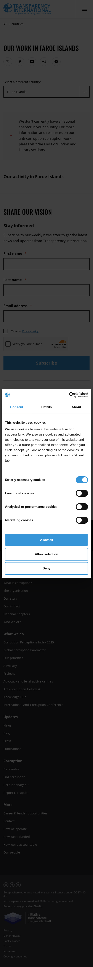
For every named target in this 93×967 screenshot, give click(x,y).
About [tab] (76, 407)
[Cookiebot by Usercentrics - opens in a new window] (69, 395)
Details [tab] (46, 407)
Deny (46, 568)
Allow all (46, 540)
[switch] (82, 493)
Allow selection (46, 554)
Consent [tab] (16, 407)
